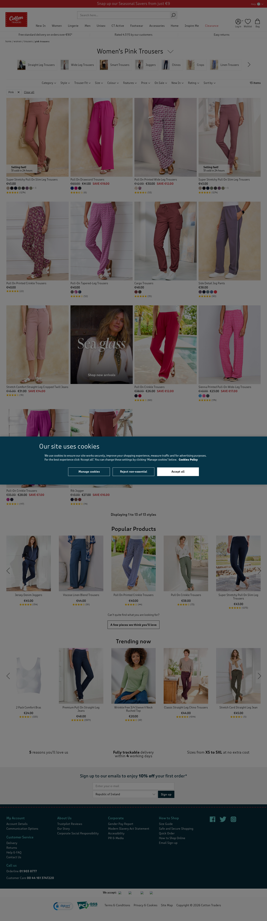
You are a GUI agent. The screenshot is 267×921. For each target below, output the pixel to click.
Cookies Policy (188, 460)
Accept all (178, 471)
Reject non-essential (133, 471)
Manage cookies (89, 471)
